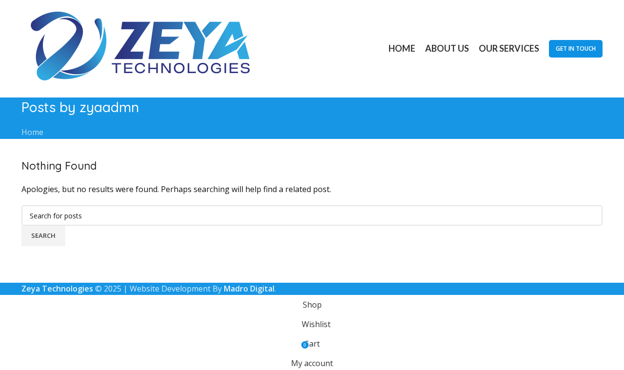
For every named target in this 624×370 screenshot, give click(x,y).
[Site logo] (143, 47)
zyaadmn (109, 107)
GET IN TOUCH (576, 48)
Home (32, 132)
